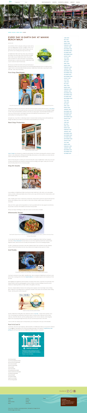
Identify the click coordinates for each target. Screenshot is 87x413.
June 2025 (66, 37)
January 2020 (67, 147)
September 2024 (68, 54)
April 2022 (66, 105)
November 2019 (68, 151)
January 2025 (67, 47)
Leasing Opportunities (23, 408)
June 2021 (66, 122)
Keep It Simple (11, 153)
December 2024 (68, 48)
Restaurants (46, 2)
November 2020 (68, 135)
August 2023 (67, 78)
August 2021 (67, 118)
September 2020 (68, 138)
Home (9, 32)
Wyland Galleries (29, 276)
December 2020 (68, 133)
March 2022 (67, 107)
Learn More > (68, 404)
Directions (28, 400)
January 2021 (67, 131)
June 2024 (66, 59)
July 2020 (66, 142)
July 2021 (66, 120)
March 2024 (67, 65)
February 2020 (68, 146)
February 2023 (68, 89)
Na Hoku (36, 313)
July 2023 (66, 80)
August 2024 (67, 56)
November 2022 (68, 94)
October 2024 (67, 52)
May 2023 (66, 83)
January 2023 (67, 91)
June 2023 (66, 81)
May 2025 (66, 39)
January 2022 (67, 109)
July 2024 (66, 58)
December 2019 (68, 149)
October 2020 (67, 136)
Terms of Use (10, 408)
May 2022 (66, 103)
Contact (27, 398)
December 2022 (68, 92)
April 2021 (66, 125)
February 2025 (68, 45)
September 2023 (68, 76)
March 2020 (67, 144)
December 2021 (68, 111)
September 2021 (68, 116)
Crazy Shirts (51, 108)
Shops (54, 2)
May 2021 (66, 124)
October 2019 (67, 153)
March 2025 (67, 43)
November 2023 (68, 72)
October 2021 (67, 114)
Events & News (63, 2)
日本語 (44, 398)
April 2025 (66, 41)
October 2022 (67, 96)
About (72, 2)
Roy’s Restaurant (18, 240)
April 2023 (19, 32)
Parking (27, 401)
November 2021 (68, 113)
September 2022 (68, 98)
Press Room (28, 403)
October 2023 (67, 74)
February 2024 (68, 67)
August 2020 (67, 140)
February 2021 (68, 129)
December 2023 (68, 70)
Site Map (16, 408)
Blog (78, 2)
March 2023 (67, 87)
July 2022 (66, 100)
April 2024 (66, 63)
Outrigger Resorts (36, 408)
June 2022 (66, 102)
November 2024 (68, 50)
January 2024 (67, 69)
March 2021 (67, 127)
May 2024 (66, 61)
